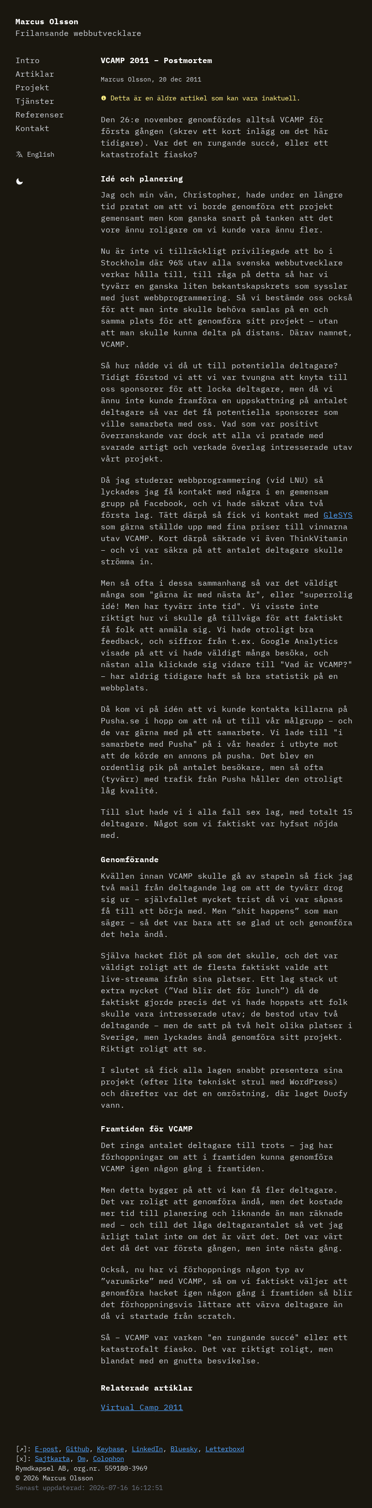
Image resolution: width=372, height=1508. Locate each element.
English (40, 154)
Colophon (108, 1458)
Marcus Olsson (78, 27)
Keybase (110, 1448)
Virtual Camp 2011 (142, 1407)
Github (77, 1448)
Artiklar (35, 74)
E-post (46, 1448)
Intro (28, 60)
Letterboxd (224, 1448)
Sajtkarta (52, 1458)
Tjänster (35, 101)
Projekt (32, 87)
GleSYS (338, 515)
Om (81, 1458)
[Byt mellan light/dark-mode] (19, 180)
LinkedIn (147, 1448)
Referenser (40, 114)
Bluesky (184, 1448)
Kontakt (32, 128)
